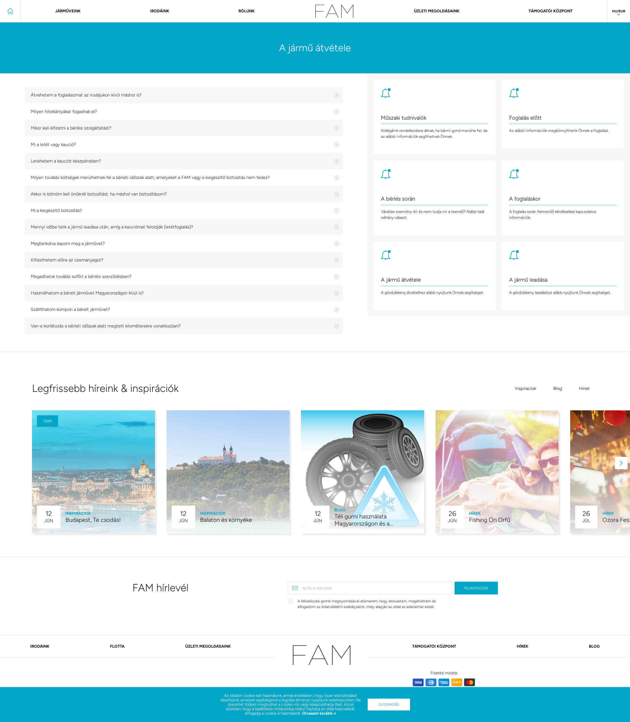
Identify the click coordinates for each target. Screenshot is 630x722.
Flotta (117, 646)
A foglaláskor (524, 199)
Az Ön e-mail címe (317, 588)
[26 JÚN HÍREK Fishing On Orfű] (497, 471)
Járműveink (68, 11)
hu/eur (618, 11)
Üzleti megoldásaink (436, 11)
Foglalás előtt (525, 118)
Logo (334, 11)
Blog (557, 388)
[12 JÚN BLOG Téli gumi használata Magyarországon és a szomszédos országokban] (362, 471)
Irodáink (159, 11)
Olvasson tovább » (318, 713)
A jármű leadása (528, 280)
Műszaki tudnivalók (403, 118)
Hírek (522, 646)
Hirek (584, 388)
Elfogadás (389, 704)
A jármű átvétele (401, 280)
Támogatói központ (550, 11)
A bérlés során (398, 199)
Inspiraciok (525, 388)
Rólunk (246, 11)
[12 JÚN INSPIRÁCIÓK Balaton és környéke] (228, 471)
